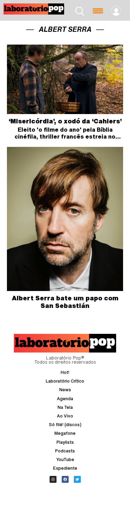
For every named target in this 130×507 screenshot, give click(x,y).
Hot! (65, 372)
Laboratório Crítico (65, 381)
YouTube (65, 459)
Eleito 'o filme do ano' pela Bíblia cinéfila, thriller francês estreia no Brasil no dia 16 (65, 136)
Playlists (65, 442)
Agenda (65, 398)
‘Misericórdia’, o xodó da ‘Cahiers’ (65, 121)
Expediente (65, 468)
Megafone (65, 433)
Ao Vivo (65, 416)
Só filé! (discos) (65, 424)
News (65, 389)
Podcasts (65, 451)
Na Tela (65, 407)
